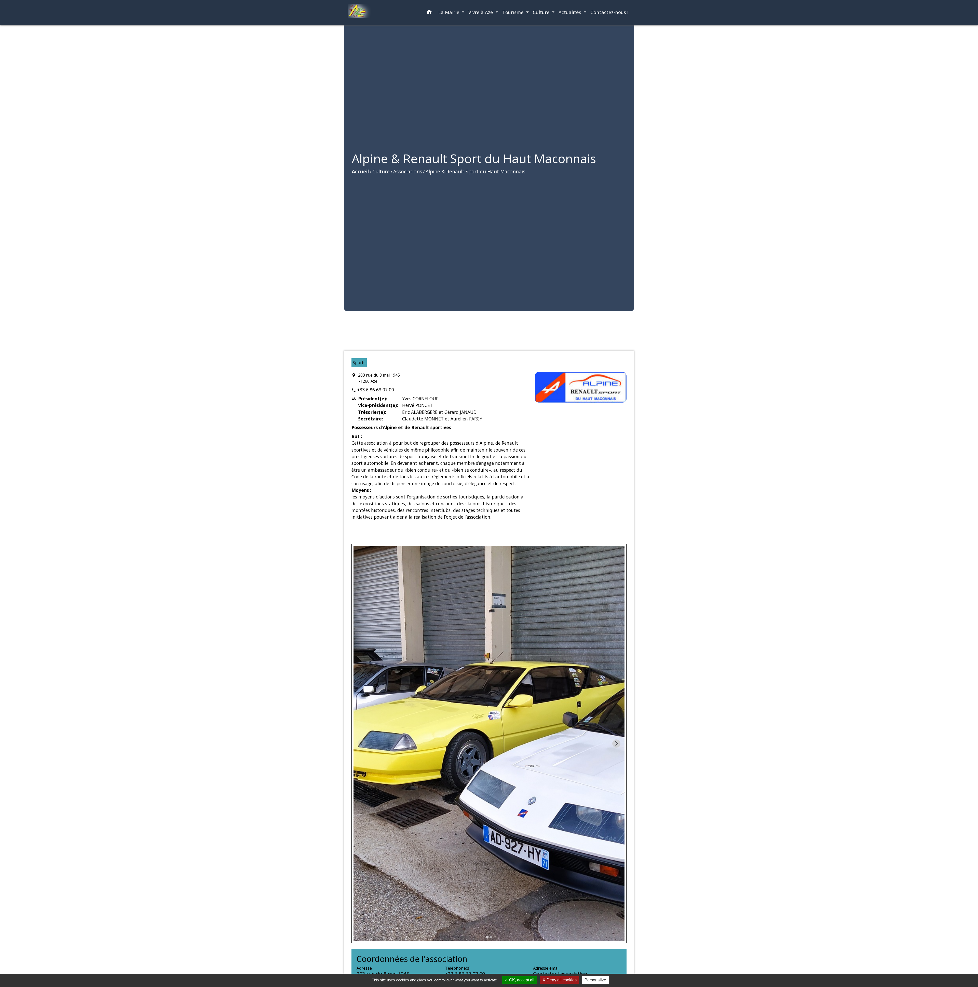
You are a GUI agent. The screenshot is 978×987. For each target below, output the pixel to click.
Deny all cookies (561, 980)
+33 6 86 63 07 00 (375, 390)
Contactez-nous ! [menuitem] (609, 12)
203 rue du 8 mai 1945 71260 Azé (379, 378)
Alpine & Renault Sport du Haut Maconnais (475, 171)
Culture (381, 171)
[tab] (487, 936)
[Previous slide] (362, 743)
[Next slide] (616, 743)
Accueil (360, 171)
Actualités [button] (570, 12)
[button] (429, 13)
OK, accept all (521, 980)
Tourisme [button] (513, 12)
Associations (407, 171)
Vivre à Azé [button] (481, 12)
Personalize (595, 980)
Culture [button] (542, 12)
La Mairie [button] (449, 12)
